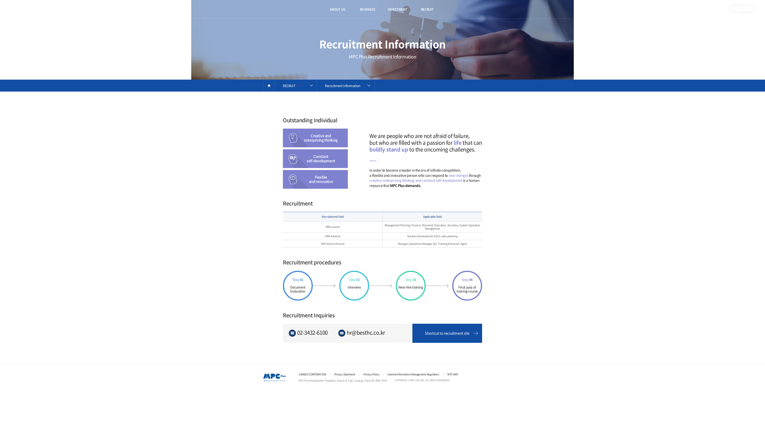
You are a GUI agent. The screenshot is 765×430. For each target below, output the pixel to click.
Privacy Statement (344, 374)
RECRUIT (427, 9)
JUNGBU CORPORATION (312, 374)
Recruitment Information (342, 85)
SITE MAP (452, 374)
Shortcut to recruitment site (447, 333)
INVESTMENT (397, 9)
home (269, 86)
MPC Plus (23, 9)
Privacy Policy (371, 374)
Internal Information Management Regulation (413, 374)
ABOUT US (337, 9)
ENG (748, 8)
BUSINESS (367, 9)
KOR (737, 8)
